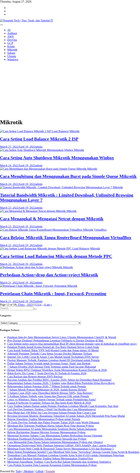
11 (31, 304)
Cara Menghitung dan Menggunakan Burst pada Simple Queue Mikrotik (68, 176)
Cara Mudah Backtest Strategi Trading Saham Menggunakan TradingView (50, 458)
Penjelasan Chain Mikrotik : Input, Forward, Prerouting (53, 293)
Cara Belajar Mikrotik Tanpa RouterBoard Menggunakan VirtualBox (65, 237)
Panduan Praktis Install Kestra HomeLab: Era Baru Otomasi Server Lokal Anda (53, 347)
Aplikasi (12, 33)
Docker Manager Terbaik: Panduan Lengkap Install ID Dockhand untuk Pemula (53, 360)
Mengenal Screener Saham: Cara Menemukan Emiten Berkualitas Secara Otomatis (54, 435)
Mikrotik (12, 49)
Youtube (50, 471)
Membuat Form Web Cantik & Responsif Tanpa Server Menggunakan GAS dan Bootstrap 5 (60, 448)
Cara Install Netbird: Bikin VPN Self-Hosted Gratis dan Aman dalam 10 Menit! (53, 350)
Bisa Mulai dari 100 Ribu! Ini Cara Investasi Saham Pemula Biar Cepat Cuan (51, 412)
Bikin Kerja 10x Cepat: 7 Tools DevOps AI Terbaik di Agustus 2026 (46, 373)
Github (40, 471)
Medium (28, 471)
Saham (11, 52)
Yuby (19, 471)
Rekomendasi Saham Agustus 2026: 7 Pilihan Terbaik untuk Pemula (46, 386)
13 (36, 304)
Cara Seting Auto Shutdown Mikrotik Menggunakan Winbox (57, 157)
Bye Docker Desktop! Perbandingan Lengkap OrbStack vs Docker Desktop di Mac (55, 340)
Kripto (11, 46)
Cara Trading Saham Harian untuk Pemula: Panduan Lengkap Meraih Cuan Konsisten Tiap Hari (62, 406)
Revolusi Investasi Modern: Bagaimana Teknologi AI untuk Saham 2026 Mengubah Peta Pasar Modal (66, 415)
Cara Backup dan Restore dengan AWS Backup (35, 376)
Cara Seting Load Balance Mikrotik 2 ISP (39, 139)
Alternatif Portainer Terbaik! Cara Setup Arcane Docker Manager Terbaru (49, 353)
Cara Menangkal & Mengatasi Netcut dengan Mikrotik (51, 218)
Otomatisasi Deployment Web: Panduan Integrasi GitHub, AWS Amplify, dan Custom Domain (61, 445)
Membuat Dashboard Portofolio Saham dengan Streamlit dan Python (46, 438)
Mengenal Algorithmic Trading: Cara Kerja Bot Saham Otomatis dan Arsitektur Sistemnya (59, 461)
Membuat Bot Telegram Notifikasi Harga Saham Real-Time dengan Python (50, 425)
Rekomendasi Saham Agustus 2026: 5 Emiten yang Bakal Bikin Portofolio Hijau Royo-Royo (61, 383)
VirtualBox (100, 229)
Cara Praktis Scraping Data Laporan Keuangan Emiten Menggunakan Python (52, 465)
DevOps (12, 39)
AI (8, 30)
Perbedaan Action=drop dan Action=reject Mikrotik (49, 274)
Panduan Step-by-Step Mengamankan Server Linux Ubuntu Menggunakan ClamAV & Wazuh (61, 337)
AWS (10, 36)
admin (38, 146)
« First (19, 304)
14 (39, 304)
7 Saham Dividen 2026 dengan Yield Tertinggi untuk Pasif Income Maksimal (51, 366)
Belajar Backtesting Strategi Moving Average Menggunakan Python (46, 432)
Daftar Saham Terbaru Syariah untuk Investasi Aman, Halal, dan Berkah (48, 363)
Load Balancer (60, 131)
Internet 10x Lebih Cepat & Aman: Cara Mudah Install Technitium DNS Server (53, 356)
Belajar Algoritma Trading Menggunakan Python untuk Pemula (43, 419)
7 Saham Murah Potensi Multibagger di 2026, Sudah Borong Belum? (47, 389)
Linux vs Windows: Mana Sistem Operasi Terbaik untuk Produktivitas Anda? (51, 399)
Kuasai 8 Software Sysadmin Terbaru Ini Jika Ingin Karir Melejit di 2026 (49, 402)
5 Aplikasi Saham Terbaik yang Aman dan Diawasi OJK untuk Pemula (48, 396)
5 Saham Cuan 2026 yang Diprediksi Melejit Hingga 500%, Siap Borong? (50, 393)
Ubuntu (11, 56)
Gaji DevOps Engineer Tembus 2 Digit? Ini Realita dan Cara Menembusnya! (51, 409)
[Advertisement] (70, 89)
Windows (12, 59)
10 (28, 304)
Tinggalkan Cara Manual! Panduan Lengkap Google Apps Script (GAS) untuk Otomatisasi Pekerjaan (65, 455)
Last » (48, 304)
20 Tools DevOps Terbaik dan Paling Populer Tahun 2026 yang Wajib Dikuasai (53, 422)
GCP (10, 43)
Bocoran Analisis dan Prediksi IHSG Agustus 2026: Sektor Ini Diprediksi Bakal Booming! (59, 379)
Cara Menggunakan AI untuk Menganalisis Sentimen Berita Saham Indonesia (51, 429)
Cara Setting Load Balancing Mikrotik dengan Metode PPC (56, 256)
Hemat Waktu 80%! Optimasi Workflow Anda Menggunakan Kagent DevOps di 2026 (57, 370)
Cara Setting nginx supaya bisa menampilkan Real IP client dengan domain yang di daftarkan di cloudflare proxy (72, 343)
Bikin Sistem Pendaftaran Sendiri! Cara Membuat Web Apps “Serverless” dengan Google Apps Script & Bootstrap (73, 452)
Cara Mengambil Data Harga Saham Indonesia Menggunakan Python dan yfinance (55, 442)
